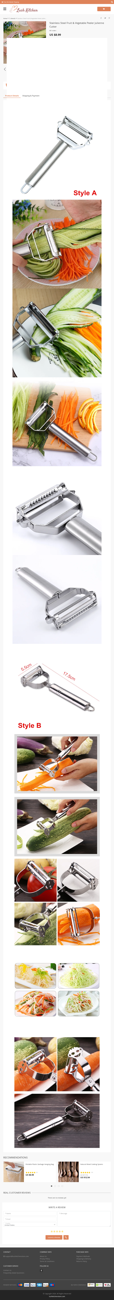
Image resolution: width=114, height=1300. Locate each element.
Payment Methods (83, 1256)
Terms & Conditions (47, 1261)
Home (5, 18)
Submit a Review (54, 1237)
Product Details (12, 95)
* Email (7, 1219)
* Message (63, 1213)
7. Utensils (12, 18)
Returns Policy (81, 1261)
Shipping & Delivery (83, 1259)
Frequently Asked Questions (13, 1273)
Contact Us (7, 1270)
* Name (8, 1213)
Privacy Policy (45, 1259)
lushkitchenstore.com (57, 1296)
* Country (7, 1223)
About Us (43, 1256)
